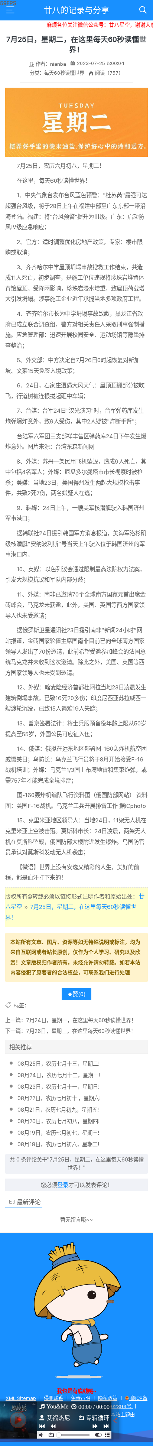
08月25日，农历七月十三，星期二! (58, 1063)
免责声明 (80, 1398)
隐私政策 (107, 1398)
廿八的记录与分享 (76, 10)
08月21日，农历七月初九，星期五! (58, 1110)
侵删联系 (53, 1398)
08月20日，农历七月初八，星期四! (58, 1121)
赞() (79, 994)
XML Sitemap (21, 1398)
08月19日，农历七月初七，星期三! (58, 1133)
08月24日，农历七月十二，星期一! (58, 1075)
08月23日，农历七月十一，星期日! (58, 1086)
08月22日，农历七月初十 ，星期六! (59, 1098)
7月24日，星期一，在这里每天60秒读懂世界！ (81, 1020)
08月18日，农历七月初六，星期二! (58, 1144)
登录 (62, 1185)
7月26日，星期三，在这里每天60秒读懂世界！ (81, 1031)
